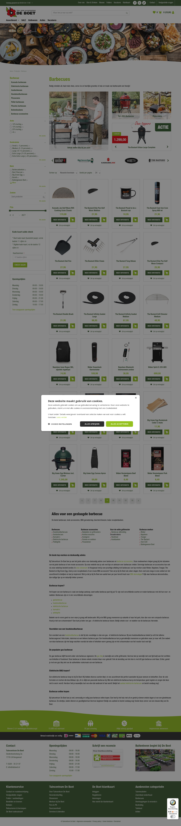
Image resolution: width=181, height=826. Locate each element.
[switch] (172, 816)
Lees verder (62, 417)
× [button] (136, 398)
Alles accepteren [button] (119, 424)
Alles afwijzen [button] (92, 424)
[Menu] (177, 799)
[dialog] (90, 413)
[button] (60, 424)
